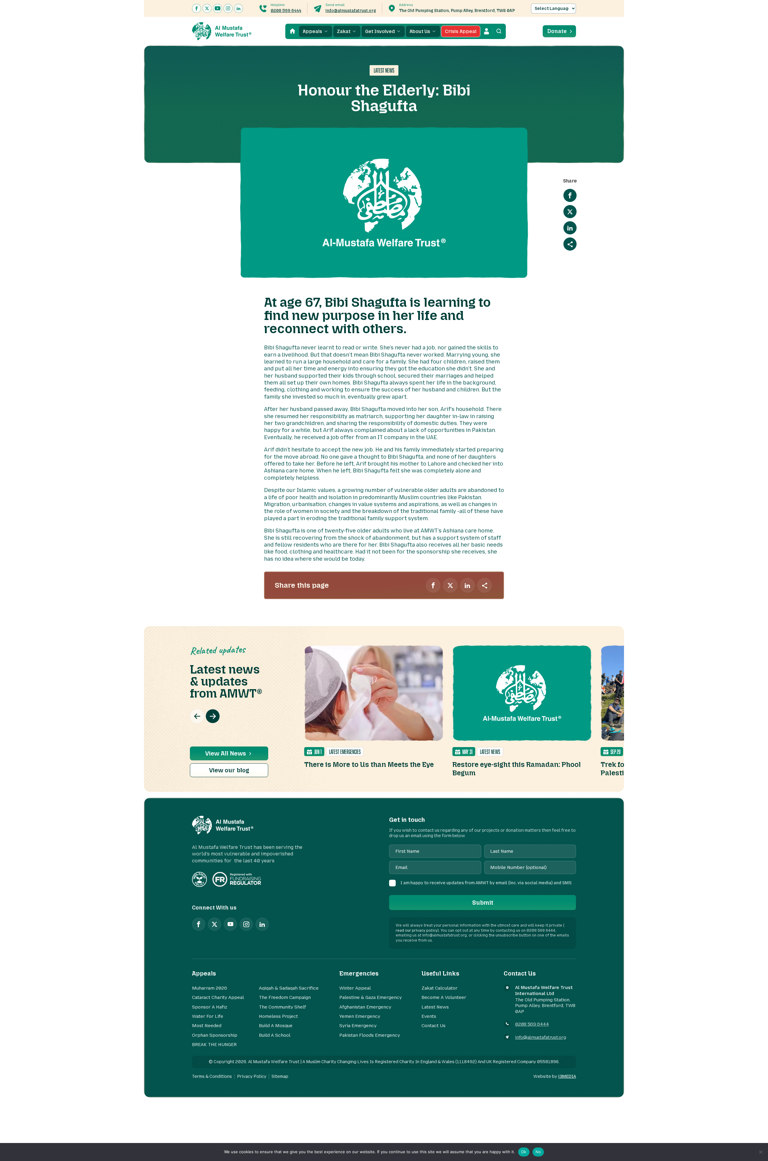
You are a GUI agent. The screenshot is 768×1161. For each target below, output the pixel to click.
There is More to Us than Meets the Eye (369, 764)
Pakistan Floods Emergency (369, 1035)
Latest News (435, 1007)
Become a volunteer (444, 997)
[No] (761, 1152)
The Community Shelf (282, 1007)
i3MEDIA (567, 1076)
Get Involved (380, 31)
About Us (420, 31)
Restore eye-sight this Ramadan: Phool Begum (516, 768)
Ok (523, 1151)
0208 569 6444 (286, 10)
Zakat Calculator (440, 988)
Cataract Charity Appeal (218, 997)
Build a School (274, 1035)
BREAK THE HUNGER (214, 1044)
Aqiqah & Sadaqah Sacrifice (289, 988)
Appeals (312, 31)
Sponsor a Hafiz (209, 1007)
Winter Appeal (355, 988)
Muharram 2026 (209, 988)
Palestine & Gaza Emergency (370, 997)
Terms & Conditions (212, 1076)
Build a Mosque (275, 1025)
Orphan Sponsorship (214, 1035)
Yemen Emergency (359, 1016)
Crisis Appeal (460, 31)
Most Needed (206, 1025)
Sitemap (280, 1076)
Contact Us (434, 1025)
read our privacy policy (417, 930)
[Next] (213, 716)
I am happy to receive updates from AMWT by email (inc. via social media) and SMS (486, 882)
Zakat (343, 31)
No (538, 1151)
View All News (225, 753)
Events (429, 1016)
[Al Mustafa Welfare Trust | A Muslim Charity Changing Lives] (221, 31)
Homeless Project (278, 1016)
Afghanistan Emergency (365, 1007)
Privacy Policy (251, 1076)
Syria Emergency (357, 1025)
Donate (557, 31)
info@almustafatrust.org (351, 10)
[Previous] (197, 716)
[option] (373, 707)
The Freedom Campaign (285, 997)
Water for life (207, 1016)
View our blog (229, 770)
